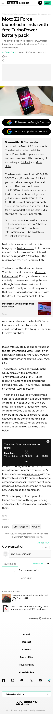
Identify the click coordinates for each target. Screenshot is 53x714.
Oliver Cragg (10, 52)
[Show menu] (3, 3)
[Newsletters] (40, 680)
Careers (26, 649)
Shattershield (11, 376)
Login (47, 3)
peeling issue (32, 474)
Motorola (5, 519)
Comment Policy (21, 537)
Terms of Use (26, 657)
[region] (26, 581)
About (26, 634)
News (4, 516)
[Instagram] (12, 680)
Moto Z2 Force (25, 248)
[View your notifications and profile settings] (48, 563)
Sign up (46, 543)
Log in (39, 543)
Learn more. (47, 14)
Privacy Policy (26, 664)
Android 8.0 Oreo (12, 410)
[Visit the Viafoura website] (45, 618)
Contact (26, 641)
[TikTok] (49, 680)
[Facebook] (3, 680)
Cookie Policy (26, 672)
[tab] (10, 564)
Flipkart (25, 162)
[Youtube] (21, 680)
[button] (26, 3)
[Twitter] (31, 680)
